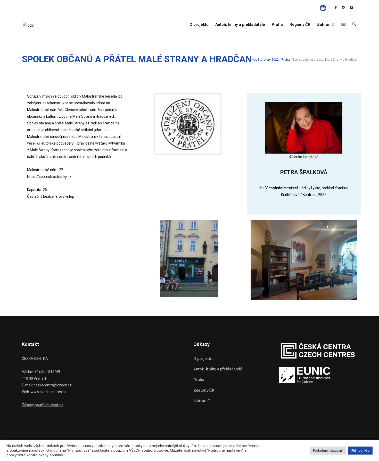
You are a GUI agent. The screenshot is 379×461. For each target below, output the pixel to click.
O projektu (202, 358)
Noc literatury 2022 (265, 59)
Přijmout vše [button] (360, 450)
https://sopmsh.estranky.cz (49, 176)
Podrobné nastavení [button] (328, 450)
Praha (286, 59)
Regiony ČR (203, 390)
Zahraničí (202, 401)
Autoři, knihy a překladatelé (217, 369)
